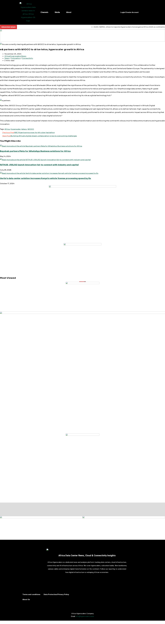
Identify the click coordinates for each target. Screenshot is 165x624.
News (6, 58)
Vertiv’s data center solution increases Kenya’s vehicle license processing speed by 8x (45, 178)
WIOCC (31, 129)
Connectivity (27, 58)
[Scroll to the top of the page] (1, 622)
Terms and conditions (31, 594)
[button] (46, 12)
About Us (26, 600)
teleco (24, 129)
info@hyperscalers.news (85, 616)
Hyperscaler (15, 129)
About (68, 12)
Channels (44, 12)
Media (57, 12)
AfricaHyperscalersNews (15, 56)
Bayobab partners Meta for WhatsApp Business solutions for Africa (35, 151)
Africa (7, 129)
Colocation (16, 58)
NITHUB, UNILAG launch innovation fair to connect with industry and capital (39, 165)
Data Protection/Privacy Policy (56, 594)
